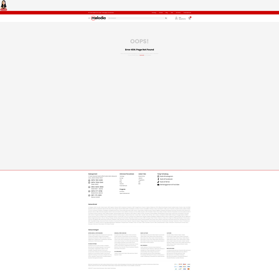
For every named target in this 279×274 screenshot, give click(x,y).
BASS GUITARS (144, 233)
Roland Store (141, 176)
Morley (115, 218)
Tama (180, 221)
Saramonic (176, 219)
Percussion (122, 248)
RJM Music (114, 219)
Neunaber (131, 218)
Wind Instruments (99, 241)
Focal (179, 211)
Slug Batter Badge (95, 221)
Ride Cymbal (117, 238)
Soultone (111, 221)
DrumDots (179, 210)
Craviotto (172, 208)
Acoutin (98, 207)
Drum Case (117, 239)
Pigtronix (171, 218)
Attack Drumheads (163, 207)
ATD (157, 207)
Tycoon (152, 222)
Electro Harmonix (113, 211)
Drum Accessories (133, 238)
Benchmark (105, 208)
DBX (132, 210)
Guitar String (169, 239)
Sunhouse (159, 221)
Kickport (174, 215)
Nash (127, 218)
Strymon (146, 221)
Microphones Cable (132, 253)
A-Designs (90, 207)
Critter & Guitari (186, 208)
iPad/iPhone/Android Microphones (175, 251)
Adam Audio (104, 207)
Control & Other (100, 245)
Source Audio (123, 221)
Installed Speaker (99, 247)
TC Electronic (186, 221)
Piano (108, 238)
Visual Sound (178, 222)
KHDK (170, 215)
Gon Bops (147, 213)
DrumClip (174, 210)
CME (165, 208)
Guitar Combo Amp (176, 242)
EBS (97, 211)
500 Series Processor (152, 255)
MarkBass (153, 216)
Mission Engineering (93, 218)
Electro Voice (121, 211)
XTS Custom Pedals (109, 224)
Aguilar (112, 207)
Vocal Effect (176, 255)
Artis (172, 12)
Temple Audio (124, 222)
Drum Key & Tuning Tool (120, 241)
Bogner (117, 208)
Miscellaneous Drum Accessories (126, 244)
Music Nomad (121, 218)
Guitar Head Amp (186, 242)
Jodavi (157, 215)
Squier (138, 221)
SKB (89, 221)
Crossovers (100, 255)
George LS (127, 213)
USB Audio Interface (159, 248)
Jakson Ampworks (129, 215)
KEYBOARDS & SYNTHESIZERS (95, 233)
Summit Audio (152, 221)
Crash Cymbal (117, 236)
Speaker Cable (118, 255)
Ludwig (131, 216)
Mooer (103, 218)
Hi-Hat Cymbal (132, 236)
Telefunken (118, 222)
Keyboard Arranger (103, 236)
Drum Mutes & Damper (120, 242)
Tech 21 (101, 222)
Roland (139, 219)
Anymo (144, 207)
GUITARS (169, 233)
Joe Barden (162, 215)
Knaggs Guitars (180, 215)
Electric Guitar (178, 235)
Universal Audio (161, 222)
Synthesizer (104, 239)
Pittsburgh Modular (178, 218)
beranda (142, 55)
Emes (136, 211)
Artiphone (152, 207)
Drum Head (135, 239)
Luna (135, 216)
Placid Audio (187, 218)
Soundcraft (117, 221)
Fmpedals (174, 211)
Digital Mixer (98, 248)
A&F (95, 207)
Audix (169, 207)
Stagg (142, 221)
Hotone (93, 215)
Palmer (155, 218)
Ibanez (106, 215)
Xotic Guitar (101, 224)
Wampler (90, 224)
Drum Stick (129, 242)
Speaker (94, 256)
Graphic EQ (106, 255)
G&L (104, 213)
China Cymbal (132, 235)
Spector (130, 221)
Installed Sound (92, 245)
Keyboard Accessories (106, 235)
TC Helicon (90, 222)
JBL (147, 215)
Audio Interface (144, 247)
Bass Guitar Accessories (146, 235)
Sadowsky (165, 219)
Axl (187, 207)
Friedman (100, 213)
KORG (186, 215)
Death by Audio (148, 210)
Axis (184, 207)
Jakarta (140, 178)
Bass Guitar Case (145, 236)
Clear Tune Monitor (158, 208)
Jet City (150, 215)
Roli (151, 219)
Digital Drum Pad (129, 245)
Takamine (176, 221)
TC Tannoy (96, 222)
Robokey (122, 219)
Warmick (96, 224)
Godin (142, 213)
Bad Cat (96, 208)
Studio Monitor (161, 256)
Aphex (148, 207)
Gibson (135, 213)
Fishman (169, 211)
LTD (128, 216)
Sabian (160, 219)
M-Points (178, 12)
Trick (135, 222)
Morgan (111, 218)
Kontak (161, 12)
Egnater (106, 211)
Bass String (159, 236)
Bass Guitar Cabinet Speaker (156, 238)
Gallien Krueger (109, 213)
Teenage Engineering (109, 222)
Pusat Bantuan (187, 12)
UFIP (156, 222)
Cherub (151, 208)
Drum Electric (121, 245)
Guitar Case (176, 236)
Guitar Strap (185, 238)
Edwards (101, 211)
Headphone (143, 250)
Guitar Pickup (179, 238)
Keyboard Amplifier (93, 236)
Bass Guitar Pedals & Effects (147, 242)
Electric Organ (91, 235)
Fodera (188, 211)
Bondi (120, 208)
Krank (89, 216)
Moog (107, 218)
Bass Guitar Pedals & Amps (147, 241)
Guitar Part (172, 238)
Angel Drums (139, 207)
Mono (100, 218)
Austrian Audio (175, 207)
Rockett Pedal (133, 219)
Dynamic (90, 211)
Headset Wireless (171, 258)
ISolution (111, 215)
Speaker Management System (95, 258)
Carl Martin (131, 208)
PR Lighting (95, 219)
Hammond (174, 213)
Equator (143, 211)
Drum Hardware (130, 247)
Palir (152, 218)
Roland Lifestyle (145, 219)
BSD (139, 184)
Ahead (116, 207)
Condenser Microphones (173, 250)
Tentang (154, 12)
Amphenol (124, 207)
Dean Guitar (141, 210)
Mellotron (172, 216)
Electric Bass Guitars (159, 241)
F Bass (154, 211)
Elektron (127, 211)
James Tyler (138, 215)
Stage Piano (98, 239)
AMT (134, 207)
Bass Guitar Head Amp (158, 239)
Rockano (127, 219)
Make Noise (139, 216)
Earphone (90, 253)
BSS (127, 208)
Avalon (181, 207)
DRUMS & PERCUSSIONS (120, 233)
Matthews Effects (161, 216)
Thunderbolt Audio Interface (147, 248)
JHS (154, 215)
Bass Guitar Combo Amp (146, 239)
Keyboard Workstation (93, 238)
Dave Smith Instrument (125, 210)
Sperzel (134, 221)
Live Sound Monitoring (105, 251)
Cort (168, 208)
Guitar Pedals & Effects (178, 244)
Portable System (107, 256)
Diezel (154, 210)
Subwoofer (99, 256)
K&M (167, 215)
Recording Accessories (153, 251)
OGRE (144, 218)
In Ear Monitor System (99, 253)
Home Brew (181, 213)
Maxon (167, 216)
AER (109, 207)
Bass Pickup (153, 236)
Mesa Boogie (178, 216)
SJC (188, 219)
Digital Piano (91, 239)
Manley (144, 216)
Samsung (171, 219)
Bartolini (100, 208)
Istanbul (115, 215)
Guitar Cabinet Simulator (175, 241)
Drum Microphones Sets (132, 241)
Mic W (183, 216)
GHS (132, 213)
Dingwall (163, 210)
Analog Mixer (91, 248)
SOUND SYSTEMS (92, 244)
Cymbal (126, 235)
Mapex (149, 216)
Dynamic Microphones (184, 250)
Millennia (188, 216)
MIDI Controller (103, 238)
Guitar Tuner (176, 239)
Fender (165, 211)
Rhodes (109, 219)
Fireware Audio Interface (154, 247)
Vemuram (171, 222)
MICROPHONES (170, 248)
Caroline (137, 208)
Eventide (150, 211)
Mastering (147, 256)
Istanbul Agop (121, 215)
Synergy (171, 221)
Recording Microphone (146, 253)
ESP (146, 211)
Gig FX (139, 213)
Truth (143, 222)
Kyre (98, 216)
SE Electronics (183, 219)
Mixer (103, 248)
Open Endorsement (125, 193)
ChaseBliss (146, 208)
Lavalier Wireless (180, 258)
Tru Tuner (139, 222)
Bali (139, 182)
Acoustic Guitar (170, 235)
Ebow (94, 211)
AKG (120, 207)
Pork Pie (90, 219)
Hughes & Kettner (99, 215)
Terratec (131, 222)
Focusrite (183, 211)
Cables (116, 253)
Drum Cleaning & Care (126, 239)
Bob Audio (111, 208)
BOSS (124, 208)
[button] (189, 18)
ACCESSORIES (117, 251)
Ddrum (135, 210)
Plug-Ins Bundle (151, 250)
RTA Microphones (178, 253)
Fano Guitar (159, 211)
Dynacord (187, 210)
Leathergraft (110, 216)
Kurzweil (94, 216)
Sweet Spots (165, 221)
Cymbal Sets (125, 236)
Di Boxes (97, 251)
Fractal (95, 213)
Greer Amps (168, 213)
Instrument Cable (123, 253)
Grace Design (154, 213)
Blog (167, 12)
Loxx (125, 216)
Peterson (160, 218)
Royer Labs (155, 219)
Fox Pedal (90, 213)
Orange (148, 218)
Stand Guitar (183, 239)
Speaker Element (97, 250)
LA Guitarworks (103, 216)
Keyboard (98, 235)
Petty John (165, 218)
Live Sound (107, 247)
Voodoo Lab (185, 222)
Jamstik (143, 215)
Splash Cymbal (124, 238)
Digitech (158, 210)
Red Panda (104, 219)
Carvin (141, 208)
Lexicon (116, 216)
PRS (99, 219)
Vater (167, 222)
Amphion (130, 207)
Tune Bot (147, 222)
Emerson (132, 211)
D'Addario (100, 210)
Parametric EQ (153, 256)
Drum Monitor (122, 247)
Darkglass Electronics (114, 210)
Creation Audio (178, 208)
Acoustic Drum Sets (119, 235)
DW (183, 210)
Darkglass (105, 210)
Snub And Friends (104, 221)
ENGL (139, 211)
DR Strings (168, 210)
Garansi (122, 184)
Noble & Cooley (138, 218)
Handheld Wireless (182, 256)
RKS (118, 219)
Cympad (95, 210)
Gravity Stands (161, 213)
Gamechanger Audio (119, 213)
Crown (90, 210)
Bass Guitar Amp (144, 238)
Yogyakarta (141, 180)
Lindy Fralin (120, 216)
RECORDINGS (144, 245)
